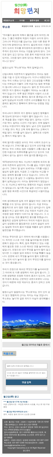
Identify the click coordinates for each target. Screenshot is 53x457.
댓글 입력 (26, 382)
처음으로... (9, 353)
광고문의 (26, 451)
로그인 (47, 20)
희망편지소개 (8, 20)
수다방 (22, 20)
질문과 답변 (34, 20)
